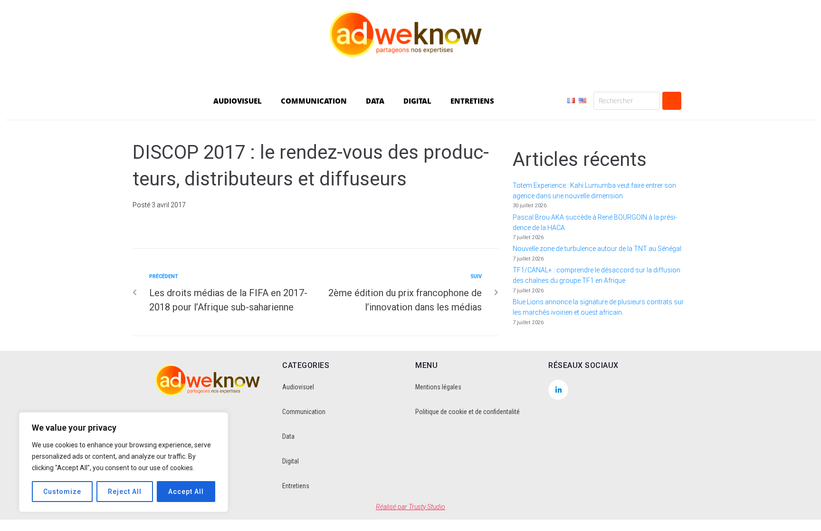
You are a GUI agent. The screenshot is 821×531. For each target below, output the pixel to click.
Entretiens (295, 486)
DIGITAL (417, 101)
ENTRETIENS (472, 101)
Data (288, 436)
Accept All (186, 491)
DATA (375, 101)
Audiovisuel (298, 387)
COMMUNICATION (314, 101)
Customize (62, 491)
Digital (290, 461)
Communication (303, 411)
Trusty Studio (427, 507)
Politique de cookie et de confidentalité (467, 411)
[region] (123, 462)
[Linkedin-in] (558, 390)
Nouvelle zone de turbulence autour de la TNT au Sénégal (597, 248)
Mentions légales (438, 387)
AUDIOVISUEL (237, 101)
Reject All (125, 491)
